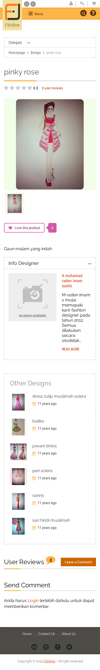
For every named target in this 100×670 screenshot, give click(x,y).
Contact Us (47, 633)
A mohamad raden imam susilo (72, 280)
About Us (68, 633)
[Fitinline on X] (69, 646)
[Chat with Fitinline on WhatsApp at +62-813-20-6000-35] (27, 4)
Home (27, 633)
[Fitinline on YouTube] (34, 646)
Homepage (17, 52)
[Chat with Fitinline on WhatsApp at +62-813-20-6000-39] (33, 4)
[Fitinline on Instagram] (46, 646)
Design (36, 52)
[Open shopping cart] (92, 3)
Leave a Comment (78, 562)
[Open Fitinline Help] (93, 13)
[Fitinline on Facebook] (58, 646)
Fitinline (49, 661)
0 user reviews (52, 88)
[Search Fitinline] (83, 13)
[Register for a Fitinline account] (71, 3)
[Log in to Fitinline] (82, 3)
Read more (70, 349)
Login (33, 600)
